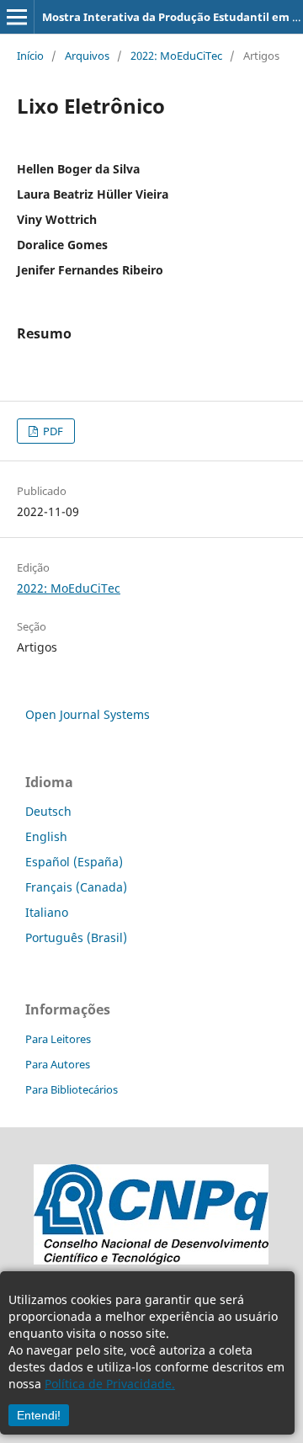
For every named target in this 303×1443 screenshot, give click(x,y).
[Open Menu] (17, 17)
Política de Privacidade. (110, 1384)
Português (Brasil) (76, 937)
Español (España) (74, 862)
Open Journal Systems (87, 714)
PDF (51, 431)
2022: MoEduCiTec (176, 55)
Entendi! (39, 1415)
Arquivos (87, 55)
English (46, 836)
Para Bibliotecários (71, 1089)
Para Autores (57, 1064)
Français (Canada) (76, 887)
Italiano (46, 912)
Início (30, 55)
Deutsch (48, 811)
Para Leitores (58, 1038)
